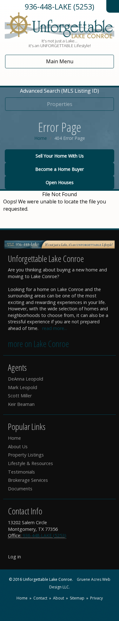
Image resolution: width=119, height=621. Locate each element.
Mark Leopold (22, 387)
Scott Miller (20, 396)
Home (40, 138)
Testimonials (21, 472)
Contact (40, 598)
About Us (18, 447)
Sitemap (77, 598)
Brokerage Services (28, 480)
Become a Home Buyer (59, 169)
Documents (20, 489)
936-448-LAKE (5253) (59, 7)
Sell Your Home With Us (60, 156)
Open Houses (60, 182)
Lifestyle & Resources (30, 463)
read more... (54, 328)
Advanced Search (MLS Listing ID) (59, 90)
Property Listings (26, 455)
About (58, 598)
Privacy (96, 598)
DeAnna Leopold (25, 379)
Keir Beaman (21, 404)
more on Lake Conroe (38, 344)
